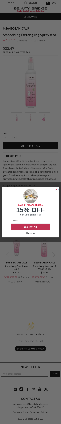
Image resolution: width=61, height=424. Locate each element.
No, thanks (30, 233)
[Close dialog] (56, 189)
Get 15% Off (30, 227)
